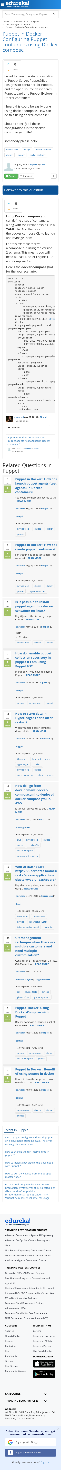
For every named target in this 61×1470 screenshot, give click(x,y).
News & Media (12, 1335)
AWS (41, 819)
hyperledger (23, 764)
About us (9, 1330)
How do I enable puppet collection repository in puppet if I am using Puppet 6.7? (33, 659)
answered (19, 417)
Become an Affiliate (42, 1340)
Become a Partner (42, 1346)
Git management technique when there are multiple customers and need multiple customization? (35, 946)
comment (28, 176)
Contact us (10, 1346)
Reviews (9, 1340)
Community (11, 1355)
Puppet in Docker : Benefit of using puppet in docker (35, 1071)
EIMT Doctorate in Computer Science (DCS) (26, 1318)
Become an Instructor (44, 1335)
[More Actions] (54, 176)
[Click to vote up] (8, 64)
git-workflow (23, 997)
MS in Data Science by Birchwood (21, 1298)
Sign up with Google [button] (27, 1442)
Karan (36, 448)
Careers (37, 1330)
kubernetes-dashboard (28, 927)
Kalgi (18, 904)
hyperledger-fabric (41, 759)
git (18, 991)
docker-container (38, 155)
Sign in (45, 1462)
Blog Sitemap (11, 1366)
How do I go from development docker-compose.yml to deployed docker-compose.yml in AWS (34, 794)
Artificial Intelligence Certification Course (25, 1260)
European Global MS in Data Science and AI (26, 1313)
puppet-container (37, 591)
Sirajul (43, 417)
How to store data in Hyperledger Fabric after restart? (34, 718)
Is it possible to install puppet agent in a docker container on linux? (34, 606)
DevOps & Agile (24, 979)
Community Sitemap (15, 1371)
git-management (42, 997)
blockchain (22, 759)
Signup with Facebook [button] (28, 1452)
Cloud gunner (23, 827)
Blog (7, 1351)
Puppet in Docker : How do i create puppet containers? (36, 547)
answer (12, 176)
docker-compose (43, 149)
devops (27, 149)
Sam (42, 164)
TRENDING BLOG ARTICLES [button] (21, 1400)
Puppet (33, 164)
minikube (48, 927)
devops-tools (12, 149)
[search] (54, 13)
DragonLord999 (42, 979)
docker (9, 155)
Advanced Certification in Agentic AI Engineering (29, 1235)
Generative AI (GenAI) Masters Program (25, 1273)
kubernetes (22, 916)
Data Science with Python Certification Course (28, 1255)
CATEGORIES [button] (13, 1393)
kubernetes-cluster (38, 921)
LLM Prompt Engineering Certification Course (28, 1250)
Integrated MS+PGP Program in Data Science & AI (29, 1293)
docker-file (34, 845)
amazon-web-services (27, 856)
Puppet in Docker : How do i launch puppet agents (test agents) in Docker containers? (28, 441)
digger (19, 746)
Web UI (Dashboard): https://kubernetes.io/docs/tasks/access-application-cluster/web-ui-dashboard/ (36, 873)
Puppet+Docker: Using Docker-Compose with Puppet (32, 1012)
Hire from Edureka (42, 1351)
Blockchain (44, 738)
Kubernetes (47, 896)
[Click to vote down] (8, 70)
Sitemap (9, 1360)
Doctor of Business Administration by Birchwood (29, 1288)
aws (19, 839)
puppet (21, 155)
